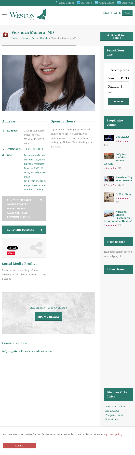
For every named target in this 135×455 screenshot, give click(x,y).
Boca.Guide (111, 419)
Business (86, 2)
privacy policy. (114, 434)
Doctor (35, 38)
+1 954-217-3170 (33, 148)
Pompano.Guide (114, 415)
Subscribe (127, 2)
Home (15, 38)
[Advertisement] (118, 326)
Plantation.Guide (115, 406)
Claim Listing (106, 2)
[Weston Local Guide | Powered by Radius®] (28, 19)
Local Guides (66, 2)
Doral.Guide (112, 410)
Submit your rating (119, 36)
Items (25, 38)
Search (114, 70)
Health (44, 38)
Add (127, 12)
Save (12, 253)
